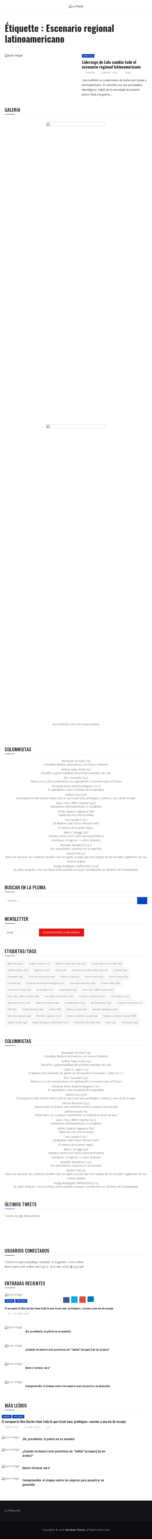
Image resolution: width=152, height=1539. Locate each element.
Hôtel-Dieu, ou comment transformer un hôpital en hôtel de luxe (76, 1115)
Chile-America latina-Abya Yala (89, 970)
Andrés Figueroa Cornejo (106, 963)
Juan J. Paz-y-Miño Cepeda (97, 990)
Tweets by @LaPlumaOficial (22, 1216)
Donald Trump (70, 976)
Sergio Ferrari (17, 1022)
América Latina (39, 963)
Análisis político (18, 970)
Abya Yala (88, 56)
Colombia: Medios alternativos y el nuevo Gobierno (76, 764)
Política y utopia (76, 1009)
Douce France (94, 976)
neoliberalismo (75, 1003)
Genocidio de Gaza (82, 983)
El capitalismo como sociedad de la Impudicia (76, 789)
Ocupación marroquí (129, 1003)
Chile (60, 970)
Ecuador (14, 983)
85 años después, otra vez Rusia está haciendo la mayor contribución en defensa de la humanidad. (76, 870)
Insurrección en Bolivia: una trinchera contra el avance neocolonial (76, 1107)
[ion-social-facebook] (11, 1233)
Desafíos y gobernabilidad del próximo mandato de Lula (76, 773)
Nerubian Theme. (75, 1529)
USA (111, 1022)
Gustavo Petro (110, 983)
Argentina (41, 970)
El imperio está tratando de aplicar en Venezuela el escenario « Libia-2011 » (76, 1073)
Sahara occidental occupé (81, 1016)
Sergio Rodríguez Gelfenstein (50, 1022)
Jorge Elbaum (68, 990)
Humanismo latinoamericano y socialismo (76, 806)
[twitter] (39, 56)
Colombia (120, 970)
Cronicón (90, 72)
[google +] (48, 56)
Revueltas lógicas (19, 1016)
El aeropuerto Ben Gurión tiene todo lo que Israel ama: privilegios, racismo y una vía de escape (76, 798)
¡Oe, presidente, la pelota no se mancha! (76, 849)
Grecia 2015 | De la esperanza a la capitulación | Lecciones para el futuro (76, 781)
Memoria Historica (19, 1003)
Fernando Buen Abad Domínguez (45, 983)
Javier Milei (44, 990)
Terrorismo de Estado (87, 1022)
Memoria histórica (47, 1003)
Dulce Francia (118, 976)
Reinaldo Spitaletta (105, 1009)
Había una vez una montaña (76, 815)
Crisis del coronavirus (41, 976)
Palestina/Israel (32, 1009)
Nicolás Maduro (101, 1003)
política (55, 1009)
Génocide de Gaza (19, 990)
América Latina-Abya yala (70, 963)
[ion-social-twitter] (20, 1233)
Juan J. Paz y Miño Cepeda (23, 996)
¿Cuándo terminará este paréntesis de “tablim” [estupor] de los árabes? (67, 1349)
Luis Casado (119, 996)
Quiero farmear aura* (37, 1367)
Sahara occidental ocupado (119, 1016)
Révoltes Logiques (48, 1016)
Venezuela (129, 1022)
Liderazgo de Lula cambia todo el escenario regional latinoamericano (111, 64)
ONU (12, 1009)
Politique (21, 1301)
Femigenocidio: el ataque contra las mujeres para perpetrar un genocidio (67, 1386)
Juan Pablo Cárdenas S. (59, 996)
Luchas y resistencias (92, 996)
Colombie (15, 976)
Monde (9, 1301)
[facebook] (29, 56)
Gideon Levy (11, 1427)
